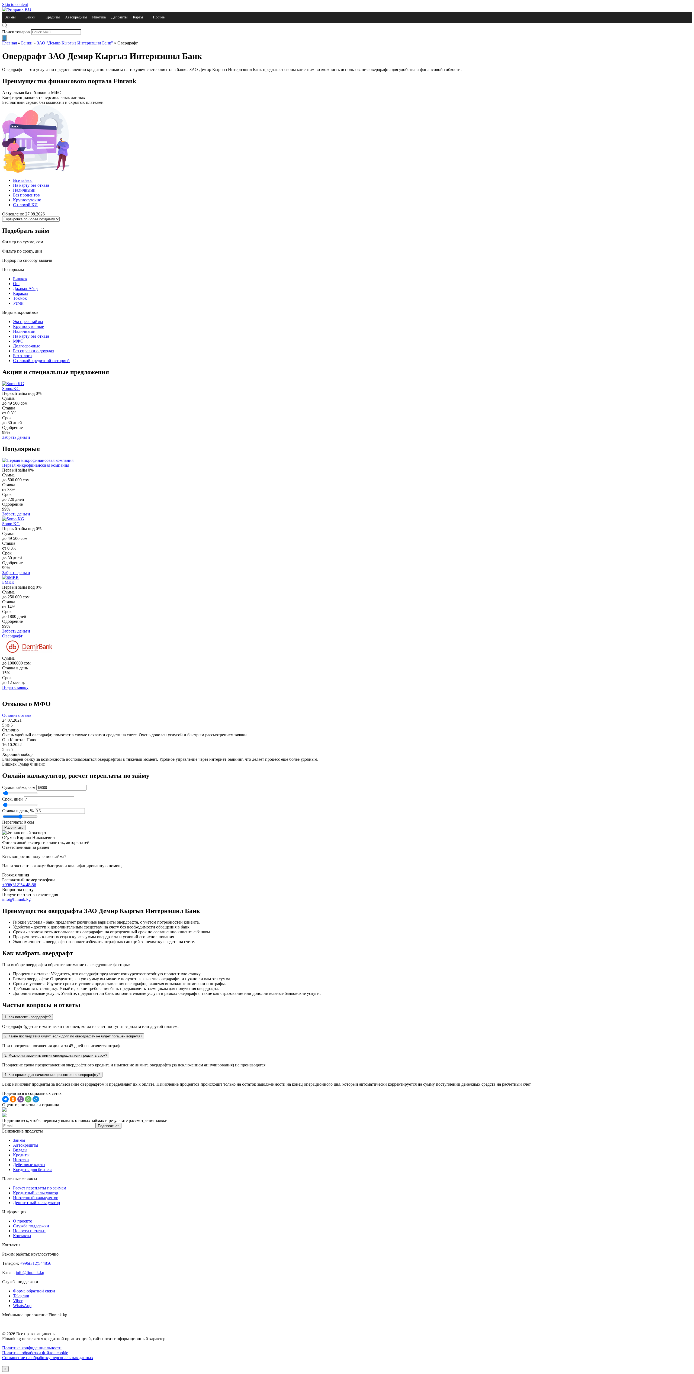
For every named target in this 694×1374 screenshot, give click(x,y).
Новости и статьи (29, 1230)
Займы (10, 17)
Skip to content (15, 4)
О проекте (22, 1221)
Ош (16, 283)
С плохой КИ (25, 204)
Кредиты (53, 17)
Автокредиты (76, 17)
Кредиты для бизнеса (32, 1169)
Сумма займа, (15, 787)
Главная (9, 43)
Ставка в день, (16, 810)
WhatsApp (22, 1305)
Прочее (159, 17)
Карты (138, 17)
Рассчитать (13, 827)
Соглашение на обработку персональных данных (47, 1357)
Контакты (22, 1235)
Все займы (23, 180)
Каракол (20, 293)
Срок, (8, 799)
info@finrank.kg (16, 899)
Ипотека (99, 17)
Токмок (20, 298)
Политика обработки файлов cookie (35, 1352)
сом (31, 787)
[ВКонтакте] (5, 1099)
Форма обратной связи (34, 1291)
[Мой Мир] (36, 1099)
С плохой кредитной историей (41, 360)
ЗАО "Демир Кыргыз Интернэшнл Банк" (75, 43)
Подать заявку (15, 687)
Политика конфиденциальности (32, 1348)
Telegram (21, 1296)
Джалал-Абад (25, 288)
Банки (30, 17)
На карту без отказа (31, 185)
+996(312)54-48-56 (19, 884)
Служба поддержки (31, 1226)
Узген (18, 303)
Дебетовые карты (29, 1164)
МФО (18, 341)
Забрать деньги (16, 437)
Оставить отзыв (16, 715)
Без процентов (26, 195)
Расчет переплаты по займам (39, 1188)
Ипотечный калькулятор (35, 1197)
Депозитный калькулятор (36, 1202)
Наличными (24, 190)
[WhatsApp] (28, 1099)
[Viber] (20, 1099)
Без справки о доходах (33, 351)
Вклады (20, 1150)
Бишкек (20, 278)
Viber (18, 1300)
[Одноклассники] (13, 1099)
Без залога (22, 355)
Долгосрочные (26, 346)
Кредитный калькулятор (35, 1193)
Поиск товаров (16, 32)
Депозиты (119, 17)
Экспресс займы (28, 321)
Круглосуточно (27, 200)
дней (18, 799)
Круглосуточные (28, 326)
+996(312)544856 (35, 1263)
